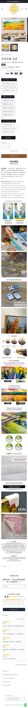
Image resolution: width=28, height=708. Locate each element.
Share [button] (4, 566)
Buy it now (14, 156)
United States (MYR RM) (13, 699)
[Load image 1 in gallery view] (5, 47)
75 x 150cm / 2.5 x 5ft (9, 87)
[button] (2, 9)
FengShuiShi (11, 704)
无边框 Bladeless (8, 114)
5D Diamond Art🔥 (8, 121)
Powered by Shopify (19, 704)
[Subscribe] (23, 586)
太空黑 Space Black (8, 100)
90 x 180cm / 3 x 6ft (9, 90)
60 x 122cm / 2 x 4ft (9, 83)
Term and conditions (8, 678)
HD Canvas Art (7, 124)
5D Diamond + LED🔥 (9, 128)
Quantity (3, 142)
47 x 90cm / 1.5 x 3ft (9, 79)
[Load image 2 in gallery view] (14, 47)
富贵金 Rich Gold (8, 96)
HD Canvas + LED (8, 132)
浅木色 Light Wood (8, 107)
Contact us (6, 671)
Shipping (3, 68)
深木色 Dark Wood (8, 111)
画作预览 (8, 138)
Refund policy (6, 685)
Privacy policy (6, 681)
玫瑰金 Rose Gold (8, 104)
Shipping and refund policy (10, 674)
